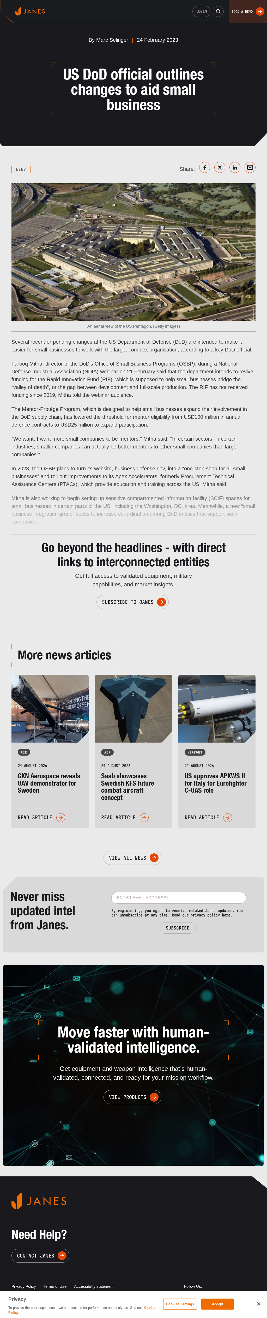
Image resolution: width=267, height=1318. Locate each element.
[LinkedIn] (234, 167)
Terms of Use (55, 1286)
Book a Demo (242, 11)
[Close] (258, 1304)
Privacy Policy (23, 1286)
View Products (127, 1097)
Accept (217, 1304)
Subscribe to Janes (128, 602)
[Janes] (30, 11)
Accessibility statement (93, 1286)
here (226, 915)
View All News (127, 858)
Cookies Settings (180, 1304)
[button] (218, 11)
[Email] (250, 167)
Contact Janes (35, 1256)
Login (201, 11)
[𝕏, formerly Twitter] (219, 167)
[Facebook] (204, 167)
